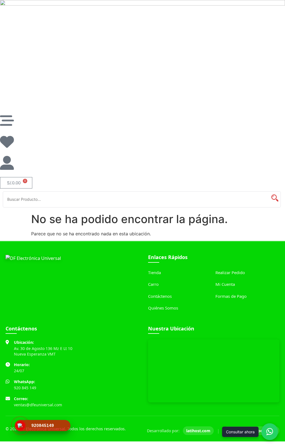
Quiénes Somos (163, 308)
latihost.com (198, 430)
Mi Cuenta (225, 284)
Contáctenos (160, 296)
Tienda (154, 272)
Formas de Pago (231, 296)
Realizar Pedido (230, 272)
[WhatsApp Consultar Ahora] (269, 431)
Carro (153, 284)
